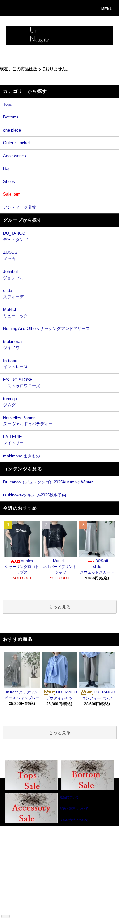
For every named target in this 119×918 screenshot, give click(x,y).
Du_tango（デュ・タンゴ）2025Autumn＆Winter (48, 482)
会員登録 (43, 838)
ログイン (43, 842)
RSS (12, 904)
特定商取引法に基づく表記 (17, 866)
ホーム (14, 828)
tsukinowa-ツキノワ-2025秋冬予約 (34, 495)
